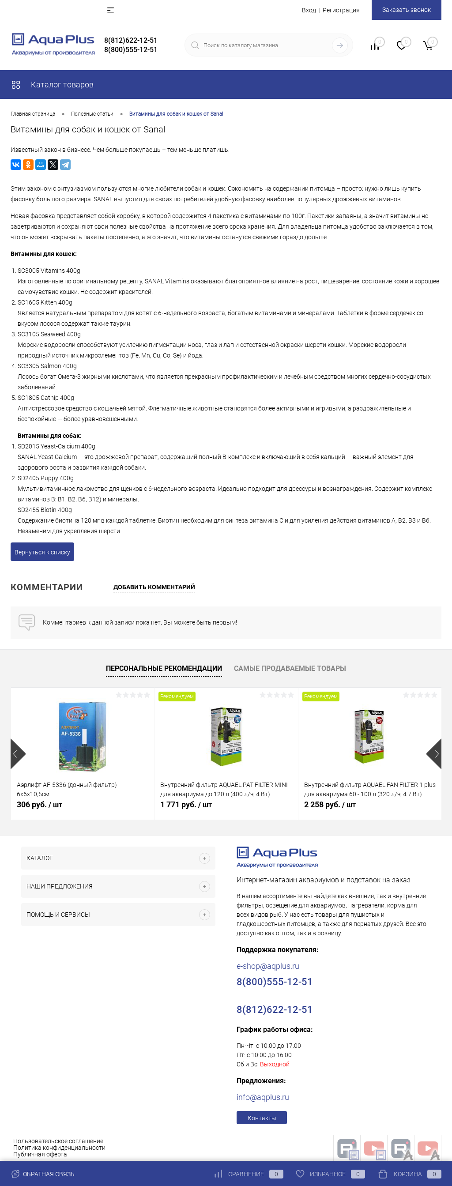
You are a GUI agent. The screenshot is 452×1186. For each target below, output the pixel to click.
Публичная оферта (40, 1154)
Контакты (262, 1118)
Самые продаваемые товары (290, 668)
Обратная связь (48, 1174)
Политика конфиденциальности (59, 1147)
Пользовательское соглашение (58, 1141)
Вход (309, 10)
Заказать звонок (406, 9)
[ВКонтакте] (16, 164)
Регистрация (341, 10)
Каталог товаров (61, 84)
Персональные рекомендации (164, 668)
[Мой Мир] (40, 164)
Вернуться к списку (42, 552)
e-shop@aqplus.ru (268, 966)
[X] (53, 164)
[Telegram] (65, 164)
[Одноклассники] (28, 164)
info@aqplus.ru (263, 1097)
